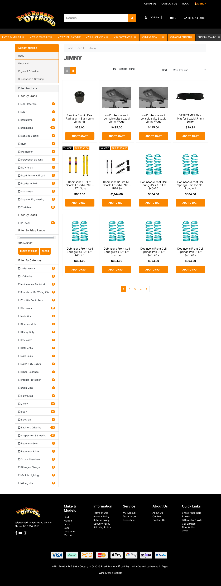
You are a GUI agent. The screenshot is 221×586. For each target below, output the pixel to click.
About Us (157, 512)
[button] (152, 17)
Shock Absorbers (191, 512)
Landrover (69, 531)
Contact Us (158, 520)
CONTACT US (169, 3)
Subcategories (27, 47)
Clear (45, 251)
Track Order (130, 516)
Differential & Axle (192, 520)
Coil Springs (188, 523)
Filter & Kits (188, 527)
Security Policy (101, 523)
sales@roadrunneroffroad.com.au (33, 522)
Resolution (128, 520)
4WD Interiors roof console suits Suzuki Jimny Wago (117, 118)
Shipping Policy (102, 527)
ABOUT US (150, 3)
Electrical (23, 63)
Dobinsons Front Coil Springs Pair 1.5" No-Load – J (190, 185)
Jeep (67, 527)
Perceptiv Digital (159, 566)
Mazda (68, 535)
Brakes (186, 516)
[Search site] (132, 18)
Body (21, 55)
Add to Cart (79, 136)
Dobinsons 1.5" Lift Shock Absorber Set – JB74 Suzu (80, 185)
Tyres (185, 530)
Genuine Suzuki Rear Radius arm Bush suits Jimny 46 (80, 118)
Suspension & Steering (31, 78)
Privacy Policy (101, 516)
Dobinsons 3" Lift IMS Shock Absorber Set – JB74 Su (117, 185)
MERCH (201, 3)
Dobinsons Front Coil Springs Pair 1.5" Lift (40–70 (153, 185)
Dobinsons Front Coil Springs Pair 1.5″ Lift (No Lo (117, 252)
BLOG (185, 3)
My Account (129, 512)
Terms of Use (100, 512)
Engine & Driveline (28, 71)
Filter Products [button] (27, 88)
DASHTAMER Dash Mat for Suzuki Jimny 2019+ (190, 118)
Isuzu (67, 524)
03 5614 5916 (196, 17)
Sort (164, 69)
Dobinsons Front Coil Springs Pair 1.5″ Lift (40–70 (80, 252)
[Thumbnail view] (67, 70)
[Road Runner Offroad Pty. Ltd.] (37, 16)
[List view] (73, 70)
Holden (68, 520)
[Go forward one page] (147, 289)
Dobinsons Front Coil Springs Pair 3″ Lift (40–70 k (153, 252)
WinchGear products (110, 572)
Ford (66, 516)
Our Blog (157, 516)
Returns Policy (101, 520)
